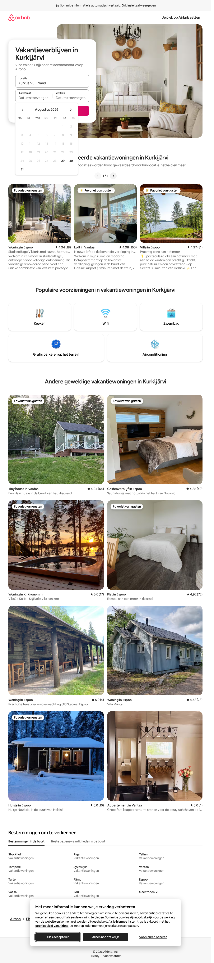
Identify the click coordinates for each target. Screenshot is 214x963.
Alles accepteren (57, 937)
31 (22, 169)
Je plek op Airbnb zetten (181, 17)
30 (71, 161)
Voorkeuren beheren (153, 937)
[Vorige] (97, 175)
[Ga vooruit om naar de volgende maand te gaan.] (70, 109)
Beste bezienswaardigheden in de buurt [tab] (78, 841)
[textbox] (34, 97)
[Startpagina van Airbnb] (19, 17)
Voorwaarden (112, 956)
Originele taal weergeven (139, 5)
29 (63, 161)
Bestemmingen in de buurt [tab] (26, 841)
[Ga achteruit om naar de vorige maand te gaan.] (22, 109)
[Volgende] (113, 175)
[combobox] (52, 83)
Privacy (94, 956)
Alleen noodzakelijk (105, 937)
